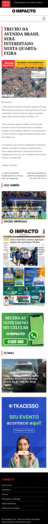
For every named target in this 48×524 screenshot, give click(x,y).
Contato (5, 494)
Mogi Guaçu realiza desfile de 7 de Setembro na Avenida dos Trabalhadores (30, 2)
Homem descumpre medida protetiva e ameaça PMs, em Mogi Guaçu (12, 176)
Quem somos (7, 485)
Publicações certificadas (11, 499)
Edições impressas (9, 503)
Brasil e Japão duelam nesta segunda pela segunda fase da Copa (22, 210)
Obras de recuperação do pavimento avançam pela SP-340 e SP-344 (36, 176)
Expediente (6, 490)
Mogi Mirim (13, 165)
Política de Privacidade (10, 508)
